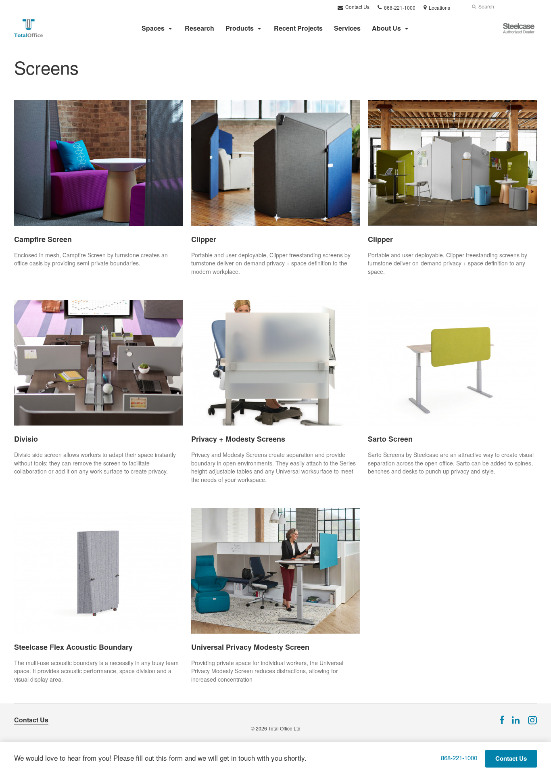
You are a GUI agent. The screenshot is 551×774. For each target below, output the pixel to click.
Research (199, 28)
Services (347, 28)
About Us (386, 28)
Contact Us (356, 6)
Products (239, 28)
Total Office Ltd (284, 728)
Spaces (153, 28)
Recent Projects (298, 28)
